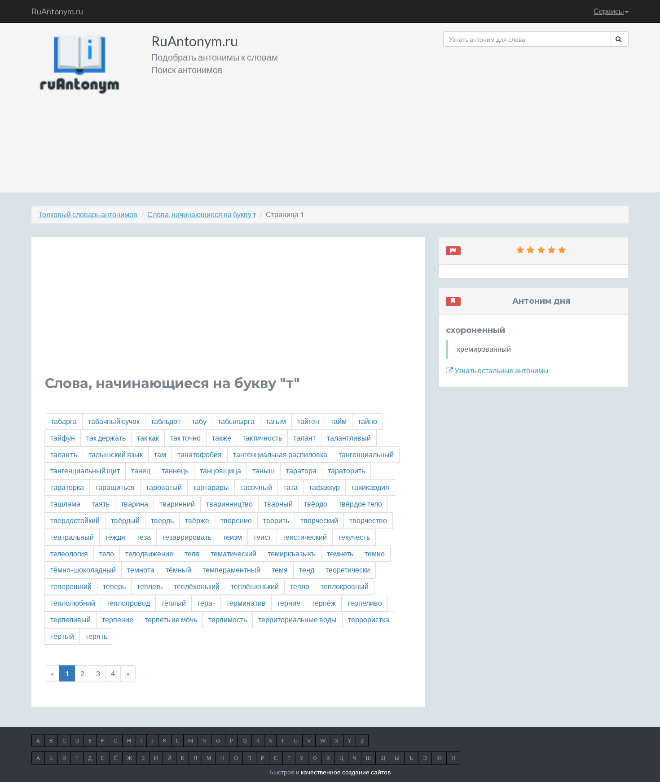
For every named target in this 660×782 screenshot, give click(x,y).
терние (288, 603)
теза (143, 537)
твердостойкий (75, 520)
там (160, 454)
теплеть (150, 586)
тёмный (178, 569)
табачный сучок (114, 421)
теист (262, 537)
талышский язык (115, 454)
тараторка (67, 487)
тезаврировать (186, 537)
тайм (338, 421)
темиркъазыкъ (292, 553)
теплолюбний (72, 603)
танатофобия (199, 454)
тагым (276, 421)
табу (199, 421)
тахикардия (370, 487)
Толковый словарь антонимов (87, 214)
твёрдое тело (360, 503)
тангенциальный (366, 454)
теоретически (348, 569)
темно (375, 553)
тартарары (211, 487)
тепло (299, 586)
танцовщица (220, 470)
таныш (263, 470)
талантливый (349, 437)
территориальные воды (297, 619)
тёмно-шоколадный (83, 569)
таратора (301, 470)
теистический (304, 537)
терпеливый (70, 619)
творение (236, 520)
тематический (233, 553)
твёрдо (315, 503)
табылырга (236, 421)
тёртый (62, 636)
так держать (106, 437)
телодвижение (149, 553)
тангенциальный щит (85, 470)
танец (140, 470)
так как (148, 437)
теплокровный (345, 586)
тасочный (256, 487)
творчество (368, 520)
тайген (308, 421)
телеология (69, 553)
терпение (117, 619)
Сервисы (609, 11)
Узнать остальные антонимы (501, 370)
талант (304, 437)
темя (280, 569)
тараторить (346, 470)
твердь (162, 520)
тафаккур (324, 487)
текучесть (354, 537)
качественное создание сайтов (346, 772)
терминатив (246, 603)
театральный (72, 537)
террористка (368, 619)
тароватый (164, 487)
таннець (175, 470)
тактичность (262, 437)
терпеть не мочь (171, 619)
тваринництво (229, 503)
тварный (278, 503)
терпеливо (364, 603)
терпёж (324, 603)
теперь (114, 586)
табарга (64, 421)
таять (101, 503)
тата (290, 487)
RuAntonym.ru (57, 11)
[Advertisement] (536, 116)
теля (192, 553)
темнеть (340, 553)
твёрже (197, 520)
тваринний (177, 503)
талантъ (63, 454)
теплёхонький (197, 586)
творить (276, 520)
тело (106, 553)
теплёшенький (255, 586)
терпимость (227, 619)
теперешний (71, 586)
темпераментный (231, 569)
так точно (185, 437)
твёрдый (125, 520)
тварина (134, 503)
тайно (367, 421)
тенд (306, 569)
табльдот (165, 421)
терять (96, 636)
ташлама (65, 503)
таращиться (115, 487)
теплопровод (128, 603)
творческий (319, 520)
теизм (232, 537)
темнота (140, 569)
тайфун (62, 437)
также (221, 437)
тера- (206, 603)
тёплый (173, 603)
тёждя (115, 537)
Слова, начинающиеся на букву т (201, 214)
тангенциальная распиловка (280, 454)
